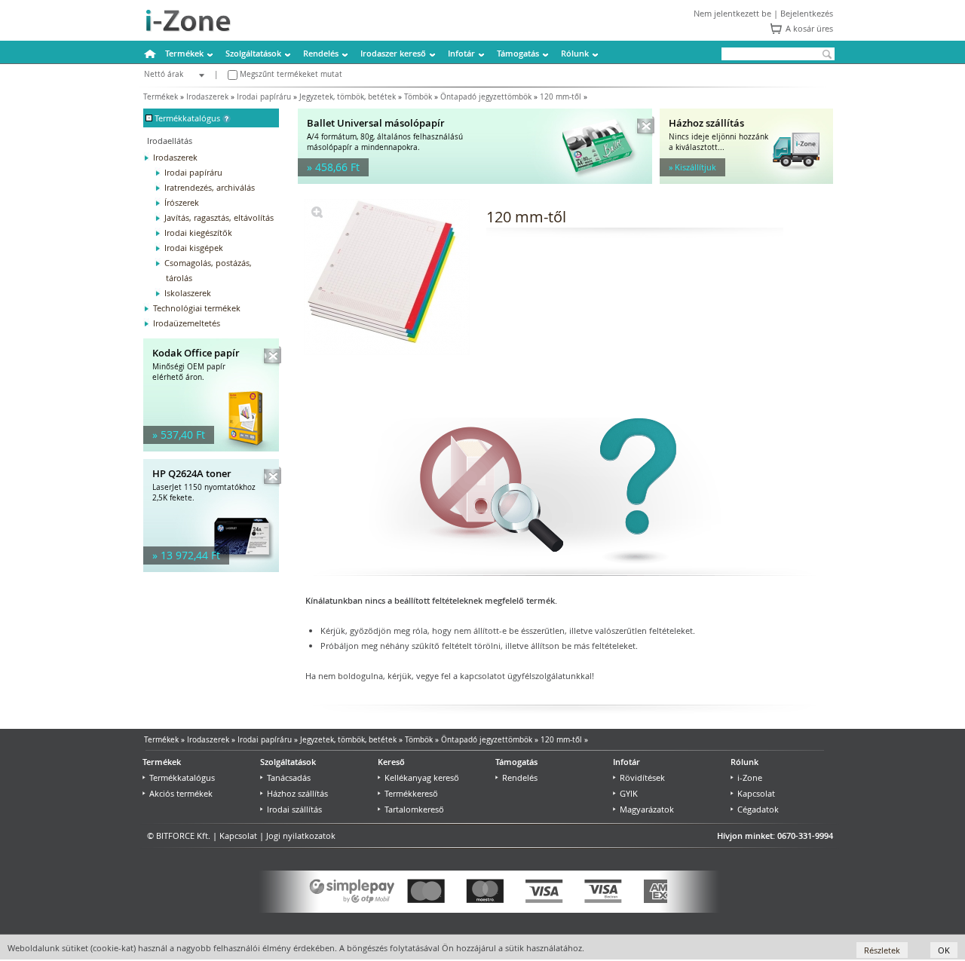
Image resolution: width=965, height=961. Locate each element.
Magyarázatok (647, 809)
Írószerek (181, 202)
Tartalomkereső (414, 809)
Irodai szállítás (294, 809)
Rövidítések (642, 777)
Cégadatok (758, 809)
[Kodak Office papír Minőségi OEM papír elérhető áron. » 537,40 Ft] (211, 448)
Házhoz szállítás (297, 793)
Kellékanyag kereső (421, 777)
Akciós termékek (181, 793)
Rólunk (575, 53)
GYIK (629, 793)
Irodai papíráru (264, 97)
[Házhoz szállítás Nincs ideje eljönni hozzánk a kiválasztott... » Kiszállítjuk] (746, 180)
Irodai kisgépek (193, 247)
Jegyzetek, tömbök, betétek (347, 97)
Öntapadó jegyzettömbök (486, 97)
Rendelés (321, 53)
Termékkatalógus (182, 777)
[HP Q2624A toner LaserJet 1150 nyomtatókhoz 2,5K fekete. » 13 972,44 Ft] (211, 568)
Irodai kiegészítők (198, 232)
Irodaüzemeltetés (186, 323)
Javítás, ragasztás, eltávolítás (219, 217)
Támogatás (518, 53)
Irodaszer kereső (393, 53)
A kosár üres (809, 28)
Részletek (882, 950)
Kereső (391, 761)
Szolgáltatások (253, 53)
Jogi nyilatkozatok (300, 835)
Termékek (184, 53)
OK (944, 950)
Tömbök (418, 97)
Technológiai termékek (196, 308)
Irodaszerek (207, 97)
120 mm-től (560, 97)
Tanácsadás (289, 777)
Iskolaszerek (187, 292)
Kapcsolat (756, 793)
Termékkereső (411, 793)
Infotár (461, 53)
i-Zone (749, 777)
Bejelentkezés (806, 13)
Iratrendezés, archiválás (209, 187)
